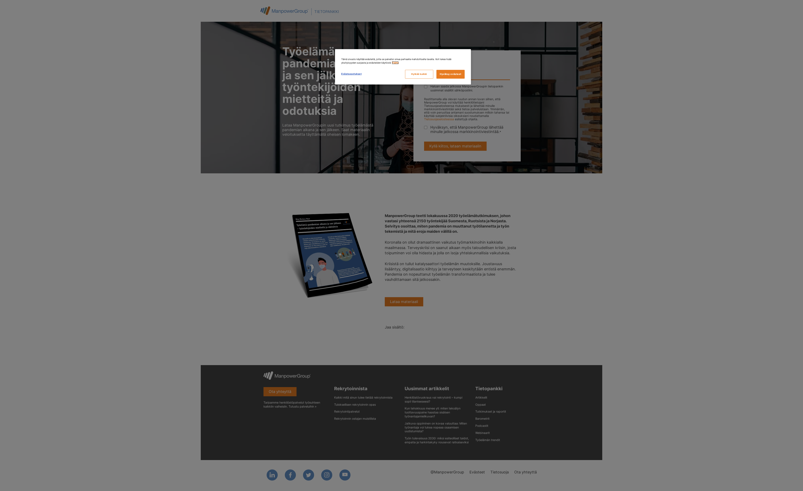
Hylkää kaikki (419, 74)
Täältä (395, 62)
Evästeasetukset (351, 73)
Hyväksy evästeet (450, 74)
